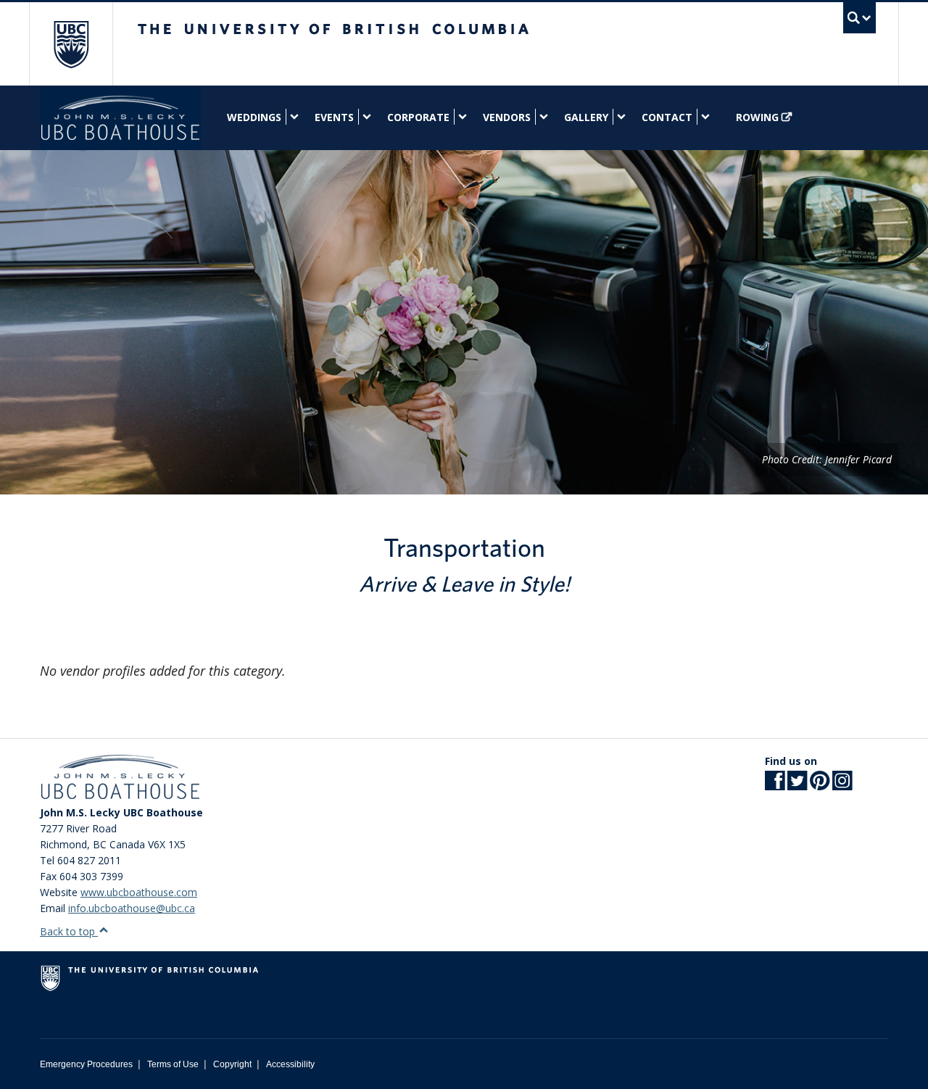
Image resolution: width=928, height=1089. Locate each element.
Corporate (418, 117)
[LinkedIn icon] (842, 785)
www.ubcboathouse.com (138, 892)
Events (334, 117)
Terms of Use (173, 1064)
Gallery (586, 117)
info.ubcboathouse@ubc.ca (131, 908)
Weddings (254, 117)
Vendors (507, 117)
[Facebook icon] (774, 785)
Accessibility (290, 1064)
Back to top (69, 931)
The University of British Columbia (70, 44)
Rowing (757, 117)
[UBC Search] (859, 17)
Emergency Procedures (86, 1064)
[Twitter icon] (797, 785)
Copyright (232, 1064)
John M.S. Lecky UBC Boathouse (120, 118)
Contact (667, 117)
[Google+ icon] (819, 785)
